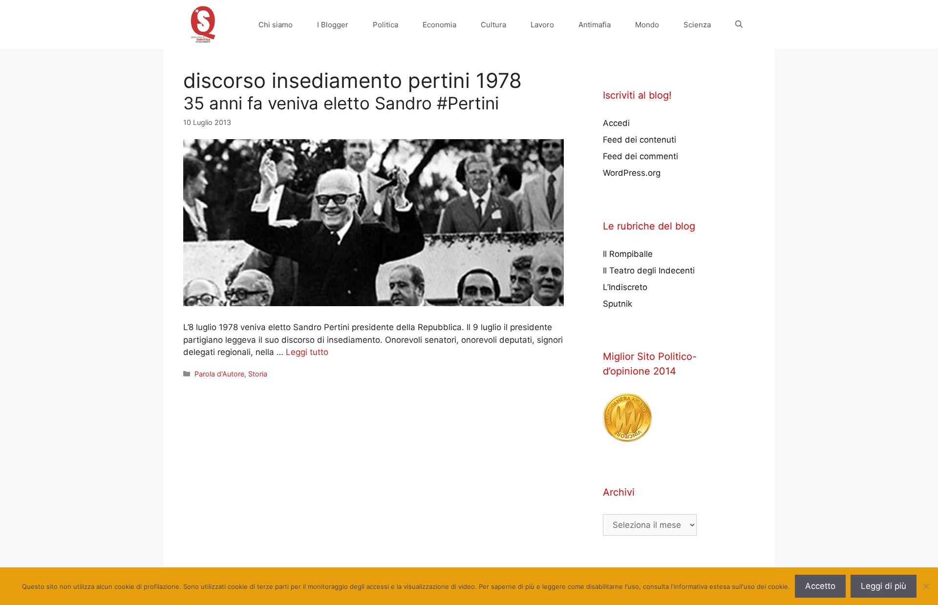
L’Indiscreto (625, 287)
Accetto (820, 586)
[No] (926, 586)
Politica (385, 24)
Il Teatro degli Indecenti (649, 270)
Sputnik (617, 304)
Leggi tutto (307, 352)
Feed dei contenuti (639, 140)
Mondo (647, 24)
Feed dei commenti (640, 156)
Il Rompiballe (628, 254)
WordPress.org (632, 173)
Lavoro (542, 24)
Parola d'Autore (219, 374)
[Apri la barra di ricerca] (739, 24)
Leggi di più (883, 586)
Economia (439, 24)
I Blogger (332, 24)
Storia (257, 374)
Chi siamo (275, 24)
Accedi (616, 123)
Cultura (493, 24)
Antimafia (594, 24)
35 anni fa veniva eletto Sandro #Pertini (341, 103)
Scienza (697, 24)
